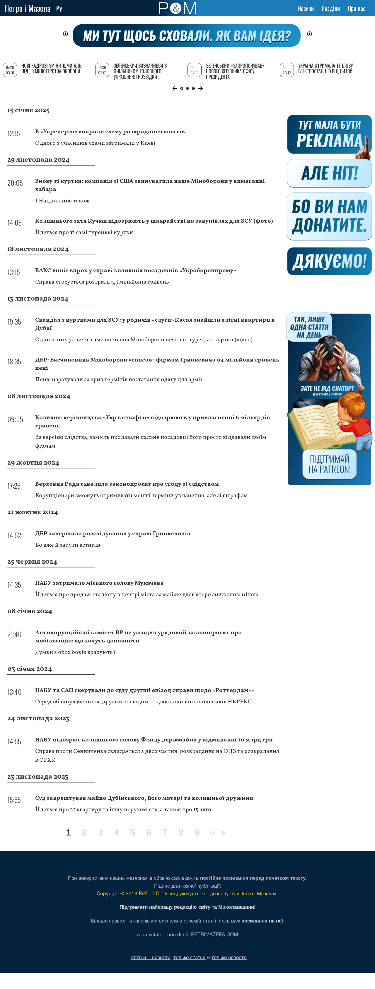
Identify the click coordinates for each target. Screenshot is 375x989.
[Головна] (177, 8)
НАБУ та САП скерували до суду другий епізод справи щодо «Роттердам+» (145, 690)
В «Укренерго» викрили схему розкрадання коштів (110, 132)
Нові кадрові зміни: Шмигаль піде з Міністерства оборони (51, 68)
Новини (306, 8)
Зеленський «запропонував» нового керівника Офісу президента (235, 71)
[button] (175, 88)
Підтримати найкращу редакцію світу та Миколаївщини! (188, 906)
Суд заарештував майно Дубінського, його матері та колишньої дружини (144, 798)
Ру (59, 8)
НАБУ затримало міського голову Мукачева (99, 583)
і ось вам (251, 920)
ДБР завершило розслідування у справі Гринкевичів (112, 534)
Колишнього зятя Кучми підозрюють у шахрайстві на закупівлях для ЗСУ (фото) (154, 221)
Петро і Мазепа (27, 8)
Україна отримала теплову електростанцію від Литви (325, 68)
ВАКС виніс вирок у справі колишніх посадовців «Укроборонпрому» (135, 271)
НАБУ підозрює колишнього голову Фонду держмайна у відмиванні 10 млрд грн (154, 740)
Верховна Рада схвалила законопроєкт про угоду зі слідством (127, 484)
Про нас (357, 8)
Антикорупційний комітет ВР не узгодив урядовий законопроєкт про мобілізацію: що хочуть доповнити (138, 637)
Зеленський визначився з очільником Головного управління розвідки (140, 71)
